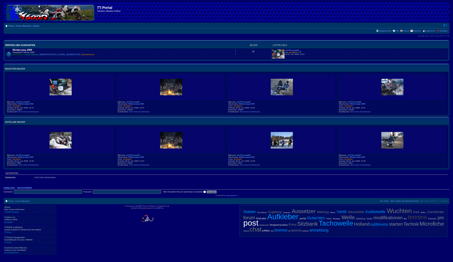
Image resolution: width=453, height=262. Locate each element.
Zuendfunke (435, 212)
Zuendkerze (262, 212)
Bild (405, 219)
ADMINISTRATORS (47, 54)
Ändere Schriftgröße (445, 25)
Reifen (423, 212)
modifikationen (388, 217)
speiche (296, 230)
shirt (272, 231)
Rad (416, 212)
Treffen (329, 219)
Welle (348, 217)
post (251, 222)
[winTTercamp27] (171, 95)
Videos (246, 231)
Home (14, 209)
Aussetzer (304, 211)
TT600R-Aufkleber (22, 229)
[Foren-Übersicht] (50, 12)
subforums (379, 224)
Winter (332, 212)
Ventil (341, 211)
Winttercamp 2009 (22, 50)
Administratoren (88, 54)
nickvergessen (231, 195)
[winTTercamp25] (392, 95)
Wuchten (399, 210)
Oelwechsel (264, 225)
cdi (289, 231)
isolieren (305, 231)
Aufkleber (283, 217)
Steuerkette (356, 212)
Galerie (36, 26)
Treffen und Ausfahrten (20, 45)
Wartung (323, 212)
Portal (11, 26)
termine (417, 217)
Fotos (293, 224)
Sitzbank (307, 224)
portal (303, 218)
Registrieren (430, 31)
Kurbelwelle (375, 211)
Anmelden (443, 31)
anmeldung (318, 230)
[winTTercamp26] (282, 95)
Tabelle (369, 219)
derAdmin (293, 52)
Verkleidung (360, 219)
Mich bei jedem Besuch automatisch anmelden (183, 192)
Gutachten (316, 218)
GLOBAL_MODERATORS (69, 54)
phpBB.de (159, 208)
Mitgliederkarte (385, 31)
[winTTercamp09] (282, 148)
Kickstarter (432, 219)
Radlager (336, 219)
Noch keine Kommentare (29, 112)
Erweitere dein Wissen (15, 250)
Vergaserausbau (278, 224)
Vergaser (286, 212)
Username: (8, 192)
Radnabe (261, 218)
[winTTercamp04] (61, 148)
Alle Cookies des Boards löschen (405, 201)
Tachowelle (336, 223)
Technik (411, 224)
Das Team (384, 201)
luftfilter (266, 230)
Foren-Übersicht (23, 26)
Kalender (417, 31)
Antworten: (10, 177)
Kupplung (275, 212)
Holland (361, 224)
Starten (249, 211)
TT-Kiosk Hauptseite (18, 239)
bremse (281, 230)
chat (256, 229)
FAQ (397, 31)
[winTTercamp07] (392, 148)
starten (396, 224)
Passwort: (87, 192)
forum (249, 217)
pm (441, 217)
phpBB (138, 206)
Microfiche (432, 224)
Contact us (11, 219)
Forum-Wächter (31, 54)
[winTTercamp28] (278, 58)
